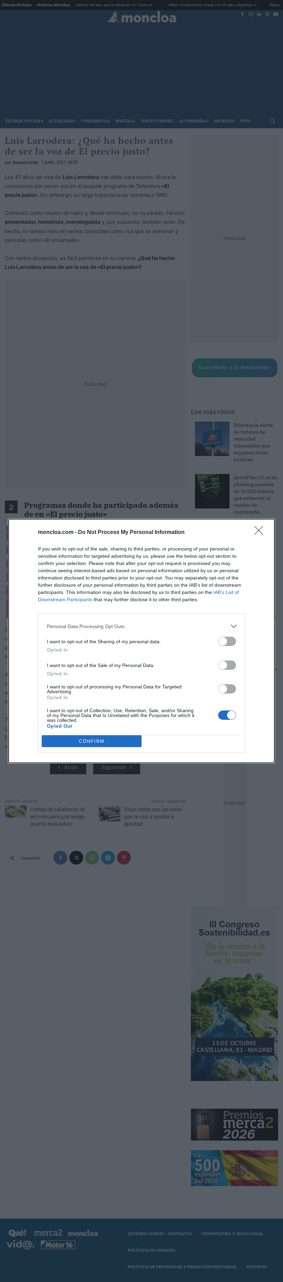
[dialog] (141, 641)
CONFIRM (92, 741)
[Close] (260, 532)
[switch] (227, 641)
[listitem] (141, 626)
